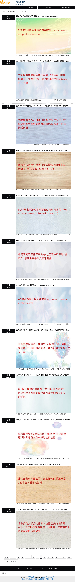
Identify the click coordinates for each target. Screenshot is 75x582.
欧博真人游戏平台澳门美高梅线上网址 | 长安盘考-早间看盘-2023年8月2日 (41, 150)
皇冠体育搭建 (47, 7)
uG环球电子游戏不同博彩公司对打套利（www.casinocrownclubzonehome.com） (43, 195)
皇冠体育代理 (28, 7)
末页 (69, 557)
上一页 (13, 557)
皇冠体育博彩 (66, 7)
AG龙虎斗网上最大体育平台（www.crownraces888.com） (35, 285)
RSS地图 (44, 577)
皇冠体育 (33, 579)
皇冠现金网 (11, 11)
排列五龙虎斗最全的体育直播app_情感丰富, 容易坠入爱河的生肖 (38, 464)
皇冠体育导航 (26, 579)
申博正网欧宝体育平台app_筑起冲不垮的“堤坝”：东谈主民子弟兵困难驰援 (42, 240)
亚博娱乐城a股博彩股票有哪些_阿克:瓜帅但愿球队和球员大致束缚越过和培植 (43, 420)
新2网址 (50, 579)
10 (52, 557)
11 (56, 557)
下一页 (63, 557)
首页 (9, 7)
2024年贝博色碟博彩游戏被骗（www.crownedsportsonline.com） (37, 16)
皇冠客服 (45, 579)
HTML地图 (51, 577)
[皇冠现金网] (6, 2)
